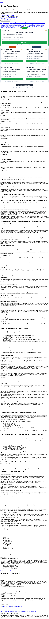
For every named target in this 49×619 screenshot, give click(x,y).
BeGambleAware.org (33, 87)
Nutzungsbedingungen (9, 611)
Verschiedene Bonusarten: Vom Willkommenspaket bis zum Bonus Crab (14, 24)
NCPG (21, 606)
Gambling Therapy (6, 606)
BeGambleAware (15, 606)
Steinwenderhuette (3, 0)
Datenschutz (2, 611)
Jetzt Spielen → (24, 42)
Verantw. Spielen (32, 611)
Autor (1, 2)
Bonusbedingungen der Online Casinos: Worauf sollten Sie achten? (13, 25)
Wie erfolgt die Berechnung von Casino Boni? (37, 24)
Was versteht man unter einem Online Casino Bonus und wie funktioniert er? (30, 23)
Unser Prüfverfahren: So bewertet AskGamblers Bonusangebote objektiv (20, 26)
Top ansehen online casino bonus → (7, 15)
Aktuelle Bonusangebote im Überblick (25, 22)
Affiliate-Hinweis (17, 611)
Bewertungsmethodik (25, 611)
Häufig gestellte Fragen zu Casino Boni (20, 27)
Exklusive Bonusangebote (38, 22)
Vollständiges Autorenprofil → (6, 570)
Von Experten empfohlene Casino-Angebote (9, 22)
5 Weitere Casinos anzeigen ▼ (24, 85)
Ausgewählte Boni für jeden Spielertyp (8, 23)
